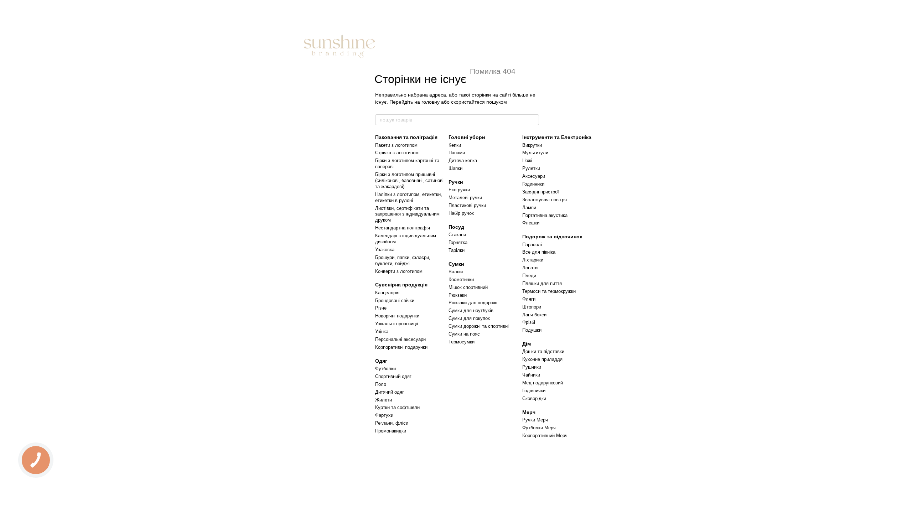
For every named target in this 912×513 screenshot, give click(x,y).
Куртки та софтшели (397, 407)
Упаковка (384, 249)
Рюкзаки (458, 295)
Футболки (385, 368)
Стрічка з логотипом (397, 152)
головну (430, 102)
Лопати (530, 267)
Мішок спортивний (468, 287)
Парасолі (532, 244)
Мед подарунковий (542, 382)
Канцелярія (387, 292)
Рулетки (531, 168)
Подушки (532, 330)
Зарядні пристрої (540, 192)
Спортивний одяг (393, 376)
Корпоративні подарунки (401, 347)
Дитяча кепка (463, 160)
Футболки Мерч (539, 427)
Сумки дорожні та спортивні (479, 326)
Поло (380, 384)
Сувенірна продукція (401, 284)
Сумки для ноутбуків (471, 310)
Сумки (456, 264)
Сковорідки (534, 398)
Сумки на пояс (464, 334)
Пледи (529, 275)
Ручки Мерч (535, 420)
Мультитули (535, 152)
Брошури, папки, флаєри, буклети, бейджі (402, 260)
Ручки (456, 182)
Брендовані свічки (394, 300)
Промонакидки (390, 431)
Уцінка (381, 331)
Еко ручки (459, 189)
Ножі (527, 160)
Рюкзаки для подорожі (473, 302)
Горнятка (458, 242)
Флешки (530, 223)
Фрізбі (528, 322)
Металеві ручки (465, 197)
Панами (457, 152)
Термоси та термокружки (549, 291)
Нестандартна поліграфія (402, 227)
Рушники (531, 367)
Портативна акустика (545, 215)
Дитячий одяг (389, 392)
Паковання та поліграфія (406, 137)
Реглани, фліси (391, 423)
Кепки (455, 145)
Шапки (455, 168)
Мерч (528, 412)
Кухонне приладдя (542, 359)
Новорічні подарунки (397, 315)
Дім (526, 344)
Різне (381, 308)
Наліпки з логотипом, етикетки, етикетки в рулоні (408, 197)
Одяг (381, 361)
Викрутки (532, 145)
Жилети (383, 400)
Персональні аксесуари (400, 339)
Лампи (529, 207)
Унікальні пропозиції (396, 323)
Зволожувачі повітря (544, 199)
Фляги (528, 299)
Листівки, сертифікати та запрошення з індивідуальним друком (407, 214)
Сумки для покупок (469, 318)
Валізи (456, 271)
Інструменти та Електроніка (556, 137)
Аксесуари (533, 176)
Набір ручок (461, 213)
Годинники (533, 184)
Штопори (531, 307)
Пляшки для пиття (542, 283)
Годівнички (533, 390)
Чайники (531, 375)
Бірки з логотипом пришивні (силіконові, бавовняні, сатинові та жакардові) (409, 180)
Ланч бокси (534, 314)
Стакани (457, 234)
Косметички (461, 279)
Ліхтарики (532, 260)
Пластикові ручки (467, 205)
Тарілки (457, 250)
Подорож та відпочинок (552, 236)
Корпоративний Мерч (545, 435)
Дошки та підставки (543, 351)
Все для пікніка (538, 252)
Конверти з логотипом (399, 271)
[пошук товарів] (533, 119)
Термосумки (462, 341)
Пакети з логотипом (396, 145)
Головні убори (467, 137)
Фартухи (384, 415)
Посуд (456, 227)
